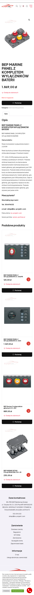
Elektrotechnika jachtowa (16, 107)
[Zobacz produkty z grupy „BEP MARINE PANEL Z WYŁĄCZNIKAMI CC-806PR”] (28, 279)
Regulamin (17, 532)
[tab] (6, 114)
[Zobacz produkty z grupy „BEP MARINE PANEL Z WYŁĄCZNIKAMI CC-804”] (28, 344)
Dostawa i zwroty (17, 529)
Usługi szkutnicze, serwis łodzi (17, 557)
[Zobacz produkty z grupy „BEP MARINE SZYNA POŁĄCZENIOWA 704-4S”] (28, 475)
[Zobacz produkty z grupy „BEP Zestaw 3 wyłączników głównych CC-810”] (28, 411)
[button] (10, 92)
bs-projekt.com (16, 213)
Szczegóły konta (17, 541)
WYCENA (17, 535)
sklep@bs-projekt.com (17, 516)
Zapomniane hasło (17, 543)
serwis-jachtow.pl (19, 217)
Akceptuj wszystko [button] (17, 591)
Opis (6, 114)
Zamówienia (17, 538)
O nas (17, 554)
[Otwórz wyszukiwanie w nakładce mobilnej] (17, 6)
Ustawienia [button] (6, 591)
